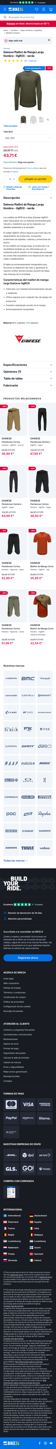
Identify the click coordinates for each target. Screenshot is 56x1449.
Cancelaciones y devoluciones (17, 1034)
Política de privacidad (13, 1002)
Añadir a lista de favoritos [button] (14, 188)
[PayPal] (11, 1118)
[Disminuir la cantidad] (6, 179)
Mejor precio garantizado (15, 1071)
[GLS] (11, 1169)
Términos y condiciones (14, 992)
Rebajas (11, 23)
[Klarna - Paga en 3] (45, 1118)
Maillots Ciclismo (13, 33)
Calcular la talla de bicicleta (16, 1057)
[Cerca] (49, 40)
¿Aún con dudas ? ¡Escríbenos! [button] (40, 188)
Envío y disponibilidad (13, 1067)
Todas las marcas (14, 860)
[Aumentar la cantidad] (14, 179)
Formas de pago (11, 1048)
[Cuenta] (44, 9)
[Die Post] (45, 1155)
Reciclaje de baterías (13, 1011)
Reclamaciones (10, 1039)
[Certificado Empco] (11, 1192)
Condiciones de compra (14, 997)
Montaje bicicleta (11, 1076)
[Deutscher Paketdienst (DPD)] (28, 1155)
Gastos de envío (11, 1043)
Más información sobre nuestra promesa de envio (24, 1381)
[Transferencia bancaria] (11, 1132)
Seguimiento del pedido (14, 1053)
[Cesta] (51, 9)
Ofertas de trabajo (12, 988)
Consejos (7, 1081)
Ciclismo (14, 30)
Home (5, 30)
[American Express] (45, 1104)
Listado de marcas (12, 1062)
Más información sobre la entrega (29, 1362)
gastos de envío (16, 1275)
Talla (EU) (8, 131)
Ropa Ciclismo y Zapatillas (31, 30)
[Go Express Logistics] (28, 1169)
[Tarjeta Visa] (28, 1104)
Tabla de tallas (10, 126)
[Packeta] (45, 1169)
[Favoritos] (36, 9)
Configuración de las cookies (16, 1006)
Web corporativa (11, 983)
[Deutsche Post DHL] (11, 1155)
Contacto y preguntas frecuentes (19, 1030)
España (15, 172)
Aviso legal (8, 978)
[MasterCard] (11, 1104)
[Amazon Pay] (28, 1118)
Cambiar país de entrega (13, 1306)
